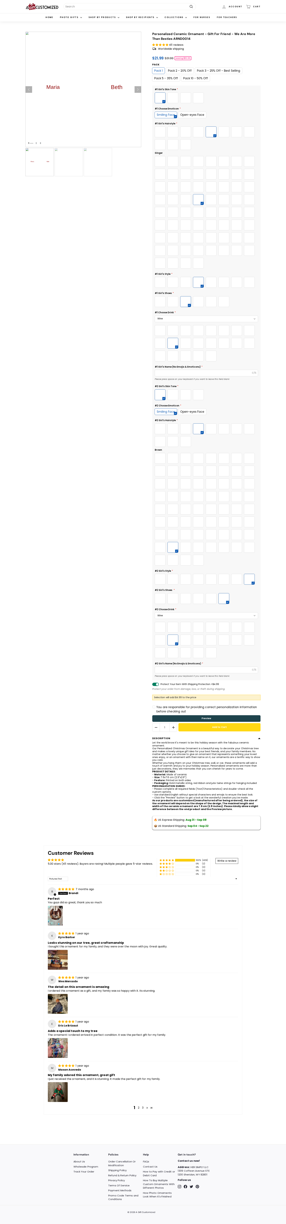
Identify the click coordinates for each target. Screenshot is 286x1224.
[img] (66, 889)
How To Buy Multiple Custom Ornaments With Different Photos (159, 1184)
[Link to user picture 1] (55, 916)
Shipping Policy (117, 1170)
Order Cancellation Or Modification (122, 1163)
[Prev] (28, 89)
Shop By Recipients (141, 17)
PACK (156, 64)
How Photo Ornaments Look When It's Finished (157, 1194)
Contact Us (150, 1166)
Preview (206, 718)
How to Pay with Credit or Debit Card (159, 1173)
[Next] (138, 89)
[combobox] (130, 6)
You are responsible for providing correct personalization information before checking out (206, 709)
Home (49, 17)
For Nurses (201, 17)
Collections (174, 17)
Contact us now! (189, 1161)
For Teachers (227, 17)
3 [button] (142, 1108)
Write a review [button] (226, 861)
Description (161, 738)
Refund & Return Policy (122, 1175)
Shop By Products (103, 17)
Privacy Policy (116, 1180)
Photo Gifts (69, 17)
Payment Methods (119, 1190)
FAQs (146, 1161)
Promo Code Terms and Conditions (123, 1197)
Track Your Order (83, 1171)
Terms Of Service (119, 1185)
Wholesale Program (85, 1166)
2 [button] (138, 1108)
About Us (79, 1161)
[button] (160, 45)
